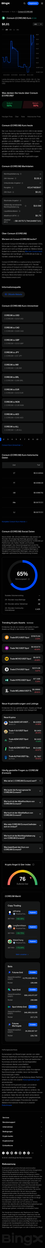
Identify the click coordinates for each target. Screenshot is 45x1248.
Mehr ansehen (21, 954)
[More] (32, 1153)
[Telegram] (7, 1153)
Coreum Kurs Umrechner (11, 445)
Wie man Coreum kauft (33, 251)
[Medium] (28, 1153)
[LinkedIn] (24, 1153)
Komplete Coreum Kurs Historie (14, 522)
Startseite (5, 12)
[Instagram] (20, 1153)
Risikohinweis (7, 1105)
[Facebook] (16, 1153)
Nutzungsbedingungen (31, 1080)
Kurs (13, 12)
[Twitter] (3, 1153)
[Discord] (11, 1153)
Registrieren (33, 3)
